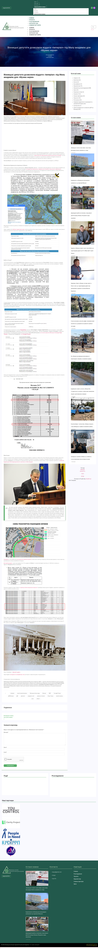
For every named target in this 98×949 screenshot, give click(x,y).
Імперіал (12, 693)
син (26, 334)
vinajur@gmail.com (57, 872)
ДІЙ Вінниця (11, 696)
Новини (31, 27)
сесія (32, 698)
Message (6, 732)
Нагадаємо (6, 559)
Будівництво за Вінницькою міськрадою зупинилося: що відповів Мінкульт (24, 788)
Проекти (32, 29)
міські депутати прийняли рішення (24, 559)
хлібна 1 (38, 698)
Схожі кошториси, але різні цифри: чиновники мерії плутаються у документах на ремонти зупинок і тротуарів (82, 323)
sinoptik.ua (88, 478)
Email (5, 752)
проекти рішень (59, 696)
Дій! (17, 696)
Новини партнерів (35, 34)
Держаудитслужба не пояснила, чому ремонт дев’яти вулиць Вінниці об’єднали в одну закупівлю (81, 215)
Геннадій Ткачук (57, 693)
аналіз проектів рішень (22, 693)
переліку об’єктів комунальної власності (29, 587)
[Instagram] (94, 8)
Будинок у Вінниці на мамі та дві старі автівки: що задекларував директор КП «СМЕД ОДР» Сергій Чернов (82, 251)
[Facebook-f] (92, 8)
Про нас (36, 10)
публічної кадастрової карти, (18, 229)
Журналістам (33, 33)
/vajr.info (54, 878)
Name (5, 747)
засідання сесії (31, 696)
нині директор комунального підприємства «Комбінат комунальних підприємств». (43, 169)
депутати (23, 696)
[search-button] (92, 29)
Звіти (35, 9)
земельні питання (41, 696)
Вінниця (44, 693)
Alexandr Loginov (16, 672)
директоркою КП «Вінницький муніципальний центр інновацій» (47, 155)
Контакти (36, 12)
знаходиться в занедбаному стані (17, 674)
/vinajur (54, 875)
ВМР (50, 693)
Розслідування (34, 31)
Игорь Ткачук (50, 696)
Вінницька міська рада (35, 693)
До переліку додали (8, 563)
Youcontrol (23, 330)
